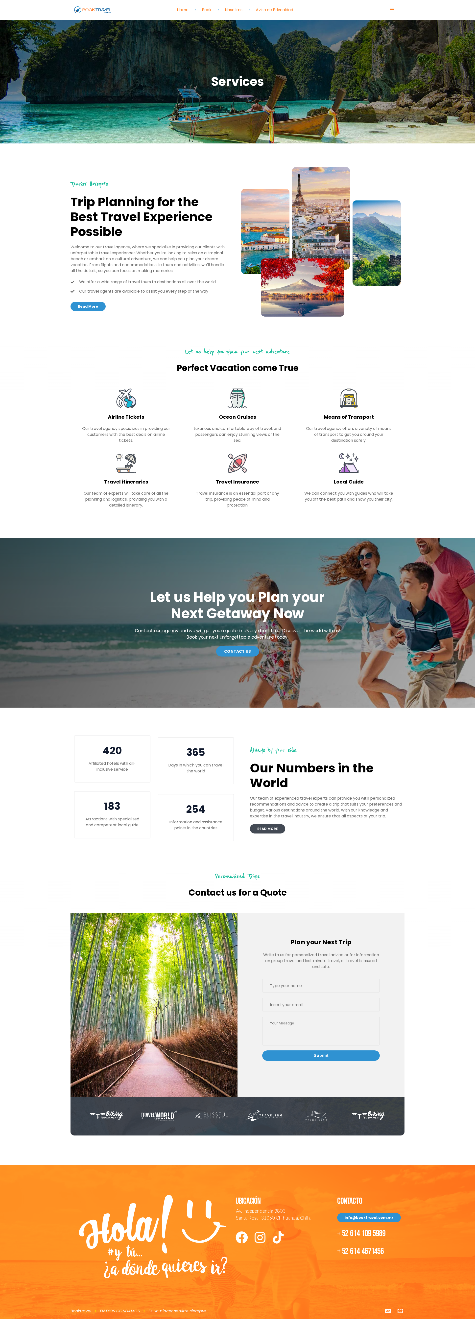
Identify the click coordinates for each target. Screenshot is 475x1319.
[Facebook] (242, 1237)
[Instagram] (260, 1237)
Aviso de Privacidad (274, 9)
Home (183, 9)
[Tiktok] (278, 1237)
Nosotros (233, 9)
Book (207, 9)
